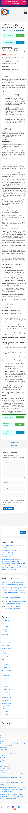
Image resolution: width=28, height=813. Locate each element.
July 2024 (4, 678)
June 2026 (5, 626)
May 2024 (4, 684)
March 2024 (5, 686)
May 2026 (4, 629)
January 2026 (5, 637)
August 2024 (5, 675)
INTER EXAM (3, 748)
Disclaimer (3, 742)
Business (4, 597)
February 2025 (6, 667)
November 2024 (6, 670)
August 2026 (5, 621)
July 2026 (4, 623)
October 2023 (5, 700)
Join (20, 35)
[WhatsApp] (24, 807)
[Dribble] (16, 6)
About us (2, 735)
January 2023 (5, 714)
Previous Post (14, 442)
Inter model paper (5, 766)
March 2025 (5, 664)
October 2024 (5, 673)
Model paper (3, 752)
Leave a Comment (7, 30)
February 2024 (6, 689)
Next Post (14, 445)
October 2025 (5, 645)
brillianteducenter (6, 582)
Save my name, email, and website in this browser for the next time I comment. (13, 502)
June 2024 (5, 681)
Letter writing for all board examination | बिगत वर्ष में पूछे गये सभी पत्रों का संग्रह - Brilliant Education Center (14, 588)
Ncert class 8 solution (6, 768)
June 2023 (5, 711)
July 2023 (4, 708)
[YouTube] (15, 809)
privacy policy (3, 760)
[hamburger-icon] (25, 10)
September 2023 (6, 703)
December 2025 (6, 640)
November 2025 (6, 642)
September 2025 (6, 648)
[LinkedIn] (14, 6)
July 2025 (4, 653)
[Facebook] (10, 6)
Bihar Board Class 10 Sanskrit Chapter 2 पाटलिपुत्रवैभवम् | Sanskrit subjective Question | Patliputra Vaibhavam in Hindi (14, 567)
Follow (19, 424)
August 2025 (5, 651)
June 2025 (5, 656)
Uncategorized (4, 770)
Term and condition (5, 762)
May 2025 (4, 659)
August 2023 (5, 706)
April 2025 (5, 662)
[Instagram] (19, 6)
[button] (25, 13)
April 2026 (5, 632)
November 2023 (6, 697)
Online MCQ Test (4, 758)
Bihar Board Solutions (6, 738)
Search (4, 530)
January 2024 (5, 692)
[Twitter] (12, 6)
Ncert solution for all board (7, 754)
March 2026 (5, 634)
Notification (3, 756)
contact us (3, 740)
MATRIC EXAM (4, 750)
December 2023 (6, 695)
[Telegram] (19, 807)
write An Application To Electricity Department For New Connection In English (14, 592)
